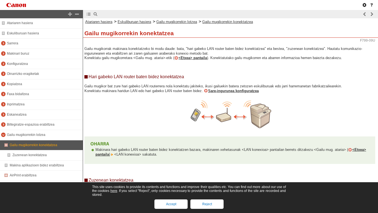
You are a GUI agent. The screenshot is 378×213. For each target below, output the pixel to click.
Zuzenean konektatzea (29, 155)
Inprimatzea (16, 104)
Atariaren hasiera (20, 23)
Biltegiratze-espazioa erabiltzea (31, 124)
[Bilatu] (95, 14)
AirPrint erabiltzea (23, 175)
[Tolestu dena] (77, 14)
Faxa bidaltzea (18, 94)
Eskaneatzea (17, 114)
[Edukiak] (89, 14)
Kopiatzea (14, 84)
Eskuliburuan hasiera (23, 33)
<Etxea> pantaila (192, 58)
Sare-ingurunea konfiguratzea (233, 91)
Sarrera (12, 43)
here (113, 191)
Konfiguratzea (17, 64)
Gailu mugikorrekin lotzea (26, 135)
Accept (171, 204)
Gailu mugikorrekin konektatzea (33, 145)
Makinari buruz (18, 53)
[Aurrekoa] (365, 14)
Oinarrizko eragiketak (23, 74)
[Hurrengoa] (372, 14)
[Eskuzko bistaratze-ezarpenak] (364, 5)
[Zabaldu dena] (70, 14)
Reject (207, 204)
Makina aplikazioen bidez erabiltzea (37, 165)
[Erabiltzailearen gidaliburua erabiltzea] (372, 5)
